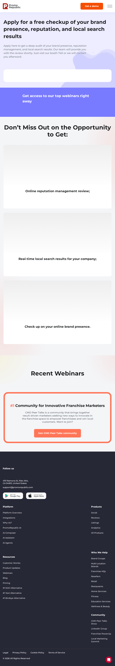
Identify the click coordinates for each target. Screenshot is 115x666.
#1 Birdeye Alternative (14, 598)
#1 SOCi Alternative (12, 588)
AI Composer (9, 533)
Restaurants (97, 586)
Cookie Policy (37, 653)
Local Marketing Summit (99, 640)
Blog (5, 578)
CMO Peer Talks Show (99, 622)
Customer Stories (11, 563)
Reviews (95, 518)
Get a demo (92, 6)
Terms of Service (56, 653)
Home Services (98, 591)
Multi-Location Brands (98, 565)
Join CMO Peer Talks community (57, 433)
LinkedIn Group (99, 628)
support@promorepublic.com (18, 487)
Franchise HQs (98, 571)
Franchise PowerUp (101, 633)
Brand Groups (98, 558)
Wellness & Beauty (100, 606)
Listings (95, 522)
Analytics (95, 528)
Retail (94, 581)
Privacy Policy (19, 653)
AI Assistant (8, 538)
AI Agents (8, 543)
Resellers (95, 576)
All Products (97, 533)
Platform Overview (12, 512)
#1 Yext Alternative (12, 593)
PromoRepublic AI (12, 528)
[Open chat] (108, 659)
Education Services (100, 601)
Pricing (6, 583)
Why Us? (7, 522)
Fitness (94, 596)
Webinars (7, 573)
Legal (5, 653)
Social (94, 512)
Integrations (9, 518)
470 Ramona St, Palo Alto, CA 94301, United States (15, 482)
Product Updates (11, 568)
